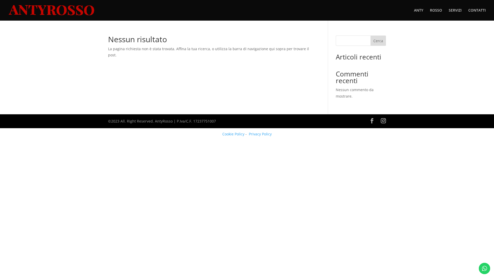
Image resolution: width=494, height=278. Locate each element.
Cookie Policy (233, 134)
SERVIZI (455, 10)
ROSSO (436, 10)
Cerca (378, 40)
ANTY (418, 10)
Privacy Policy (260, 134)
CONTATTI (477, 10)
